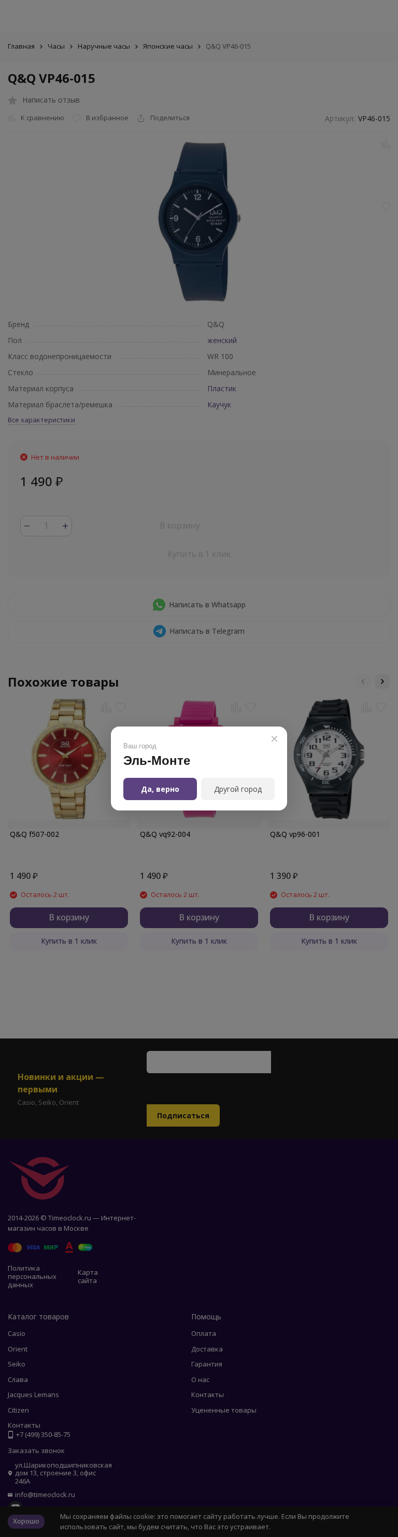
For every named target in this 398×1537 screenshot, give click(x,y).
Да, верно (160, 789)
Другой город (238, 789)
